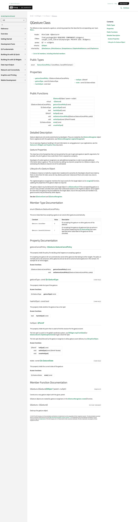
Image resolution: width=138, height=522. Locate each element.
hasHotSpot (39, 84)
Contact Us (110, 3)
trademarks (42, 419)
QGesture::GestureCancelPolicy (59, 246)
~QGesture (56, 101)
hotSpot (78, 80)
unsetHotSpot (57, 125)
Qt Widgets (38, 16)
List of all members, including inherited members (49, 53)
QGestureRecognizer (90, 137)
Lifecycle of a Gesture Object (116, 42)
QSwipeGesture (67, 48)
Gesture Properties (113, 39)
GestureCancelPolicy (43, 65)
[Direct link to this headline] (45, 59)
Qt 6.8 (31, 16)
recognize (89, 181)
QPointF (41, 322)
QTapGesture (94, 48)
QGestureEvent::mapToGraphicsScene (42, 335)
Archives (126, 8)
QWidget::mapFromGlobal (76, 333)
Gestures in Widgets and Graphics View (43, 145)
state (78, 82)
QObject (44, 45)
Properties (110, 28)
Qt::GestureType (52, 279)
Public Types (111, 25)
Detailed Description (113, 35)
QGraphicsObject (92, 339)
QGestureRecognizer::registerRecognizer (70, 139)
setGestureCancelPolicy (60, 116)
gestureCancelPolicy (41, 78)
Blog (116, 3)
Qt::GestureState (46, 360)
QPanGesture (46, 48)
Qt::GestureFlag (84, 229)
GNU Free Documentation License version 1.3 (60, 417)
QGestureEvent (74, 187)
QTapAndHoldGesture (79, 48)
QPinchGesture (56, 48)
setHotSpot (57, 119)
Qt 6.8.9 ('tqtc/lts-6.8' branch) (8, 16)
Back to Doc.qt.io (15, 3)
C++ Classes (47, 16)
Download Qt (123, 3)
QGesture (56, 98)
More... (32, 30)
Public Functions (112, 32)
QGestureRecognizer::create (77, 399)
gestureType (39, 81)
